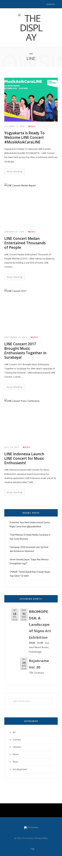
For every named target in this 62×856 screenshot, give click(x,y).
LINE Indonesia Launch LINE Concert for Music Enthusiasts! (24, 458)
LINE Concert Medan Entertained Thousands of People (25, 243)
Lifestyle (17, 747)
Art (14, 732)
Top (32, 848)
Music (32, 126)
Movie (16, 754)
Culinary (17, 739)
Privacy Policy (41, 838)
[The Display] (31, 27)
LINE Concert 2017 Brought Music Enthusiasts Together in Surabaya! (25, 351)
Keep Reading (14, 171)
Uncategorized (20, 769)
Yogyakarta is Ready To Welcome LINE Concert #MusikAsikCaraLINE (24, 137)
